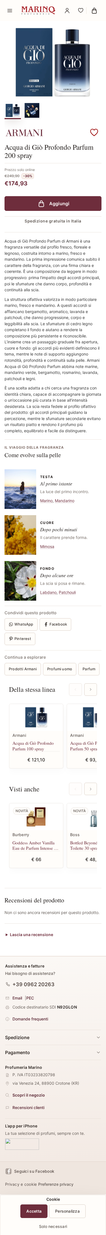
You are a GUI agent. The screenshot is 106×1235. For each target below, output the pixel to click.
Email (17, 998)
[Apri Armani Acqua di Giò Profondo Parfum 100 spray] (36, 717)
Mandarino (64, 500)
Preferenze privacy (55, 1184)
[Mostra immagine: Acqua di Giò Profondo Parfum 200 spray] (13, 110)
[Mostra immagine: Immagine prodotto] (32, 110)
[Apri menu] (9, 10)
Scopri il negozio (28, 1095)
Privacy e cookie (21, 1184)
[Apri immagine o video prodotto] (53, 62)
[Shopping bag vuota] (94, 10)
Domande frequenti (30, 1018)
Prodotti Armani (23, 669)
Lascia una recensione (31, 934)
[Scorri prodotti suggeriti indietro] (75, 789)
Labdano (48, 592)
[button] (94, 132)
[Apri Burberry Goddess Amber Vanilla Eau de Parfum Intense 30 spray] (36, 816)
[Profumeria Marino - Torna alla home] (38, 10)
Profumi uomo (59, 669)
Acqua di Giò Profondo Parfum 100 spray (33, 745)
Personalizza (67, 1211)
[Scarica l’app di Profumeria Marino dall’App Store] (22, 1144)
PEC (30, 998)
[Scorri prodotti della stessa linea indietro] (75, 689)
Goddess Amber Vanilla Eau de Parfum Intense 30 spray (35, 845)
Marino (46, 500)
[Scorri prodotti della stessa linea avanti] (90, 689)
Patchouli (67, 592)
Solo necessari (53, 1226)
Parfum (89, 669)
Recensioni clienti (28, 1107)
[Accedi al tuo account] (67, 10)
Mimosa (47, 546)
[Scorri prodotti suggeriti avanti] (90, 789)
